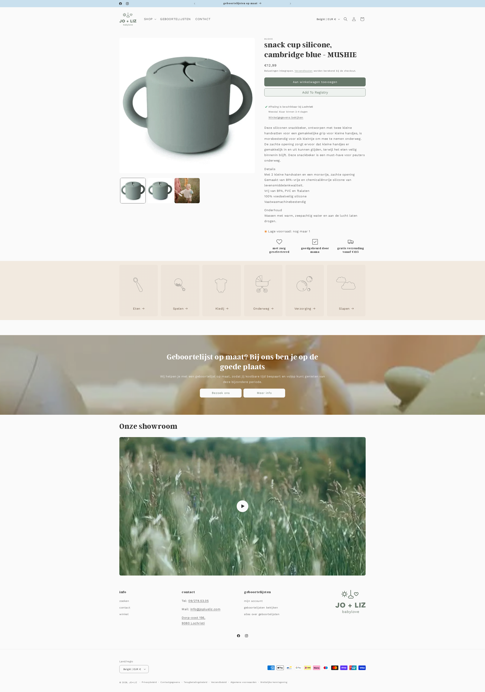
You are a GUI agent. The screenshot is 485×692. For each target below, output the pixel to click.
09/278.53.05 (198, 601)
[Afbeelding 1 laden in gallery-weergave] (133, 190)
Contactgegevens (170, 682)
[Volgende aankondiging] (290, 3)
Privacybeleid (149, 682)
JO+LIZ (133, 682)
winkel (124, 614)
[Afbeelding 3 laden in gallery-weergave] (187, 190)
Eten (136, 308)
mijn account (253, 600)
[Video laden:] (242, 506)
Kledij (219, 308)
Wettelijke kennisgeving (273, 682)
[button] (150, 19)
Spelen (178, 308)
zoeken (124, 600)
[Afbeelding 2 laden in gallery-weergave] (160, 190)
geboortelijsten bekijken (261, 607)
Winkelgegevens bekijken (285, 117)
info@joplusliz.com (205, 609)
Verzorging (302, 308)
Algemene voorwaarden (244, 682)
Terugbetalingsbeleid (195, 682)
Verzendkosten (304, 71)
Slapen (344, 308)
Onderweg (261, 308)
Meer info (264, 393)
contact (124, 607)
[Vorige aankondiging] (194, 3)
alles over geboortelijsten (262, 614)
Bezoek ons (221, 393)
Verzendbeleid (219, 682)
